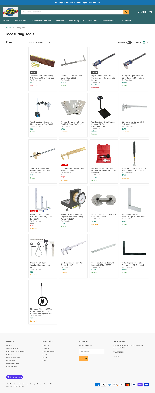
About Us (45, 345)
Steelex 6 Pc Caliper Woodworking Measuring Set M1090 (41, 265)
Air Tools (6, 21)
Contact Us (46, 348)
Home (8, 28)
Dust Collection (126, 21)
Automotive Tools (20, 21)
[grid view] (144, 42)
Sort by (31, 42)
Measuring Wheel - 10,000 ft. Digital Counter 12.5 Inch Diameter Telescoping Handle (41, 311)
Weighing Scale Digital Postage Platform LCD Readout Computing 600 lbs (103, 124)
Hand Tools (60, 21)
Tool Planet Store (35, 80)
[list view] (147, 42)
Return (44, 357)
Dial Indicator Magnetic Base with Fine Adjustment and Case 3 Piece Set (103, 170)
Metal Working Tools (76, 21)
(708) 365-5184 (118, 352)
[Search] (126, 12)
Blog (44, 361)
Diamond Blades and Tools (41, 21)
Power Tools (93, 21)
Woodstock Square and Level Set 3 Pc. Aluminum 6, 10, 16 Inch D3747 (41, 217)
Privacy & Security (48, 351)
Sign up (83, 358)
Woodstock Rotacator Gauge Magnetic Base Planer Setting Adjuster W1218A (72, 217)
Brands (44, 354)
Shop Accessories (109, 21)
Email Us (116, 356)
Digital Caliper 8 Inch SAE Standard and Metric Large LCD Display (103, 78)
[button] (142, 12)
